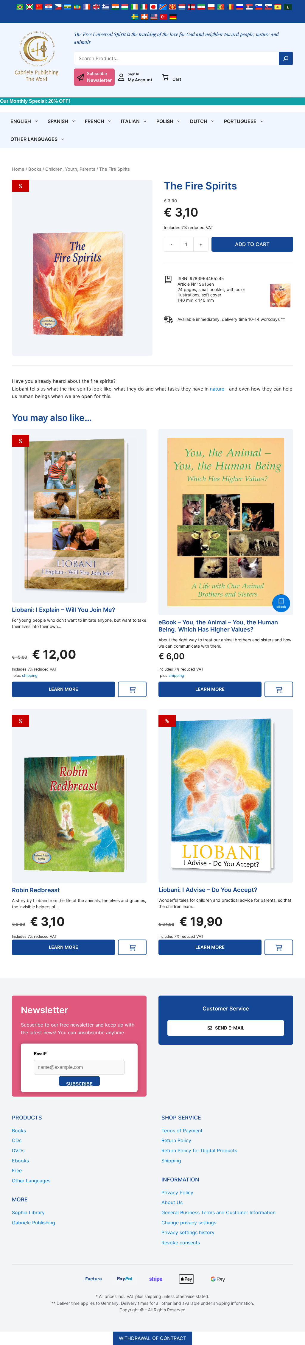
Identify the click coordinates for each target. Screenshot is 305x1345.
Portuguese (240, 121)
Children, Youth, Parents (70, 169)
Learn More (63, 689)
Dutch (198, 121)
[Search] (286, 58)
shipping (30, 675)
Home (18, 169)
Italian (130, 121)
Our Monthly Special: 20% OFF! (35, 101)
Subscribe (79, 1083)
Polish (164, 121)
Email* (40, 1053)
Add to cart (252, 244)
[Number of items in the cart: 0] (165, 77)
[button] (132, 689)
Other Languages (33, 139)
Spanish (58, 121)
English (20, 121)
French (94, 121)
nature (217, 389)
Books (34, 169)
